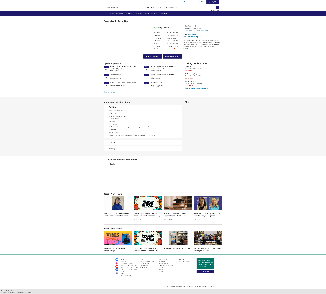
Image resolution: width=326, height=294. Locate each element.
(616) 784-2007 (192, 34)
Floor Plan (112, 121)
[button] (190, 2)
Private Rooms (144, 263)
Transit (202, 31)
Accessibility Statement (194, 286)
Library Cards (144, 265)
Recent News (113, 193)
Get (188, 31)
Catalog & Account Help (147, 261)
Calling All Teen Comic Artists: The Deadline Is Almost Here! (146, 249)
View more (110, 92)
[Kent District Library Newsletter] (116, 273)
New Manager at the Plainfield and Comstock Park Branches (116, 214)
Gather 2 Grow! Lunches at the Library (123, 66)
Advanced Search (215, 10)
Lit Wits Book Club (156, 83)
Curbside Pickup (114, 119)
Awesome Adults (115, 75)
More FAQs (143, 267)
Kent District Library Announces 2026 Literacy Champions (207, 214)
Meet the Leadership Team (129, 265)
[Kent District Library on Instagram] (116, 263)
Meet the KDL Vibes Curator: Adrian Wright (115, 249)
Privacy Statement (180, 286)
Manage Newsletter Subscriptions (183, 262)
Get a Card (154, 13)
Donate (161, 269)
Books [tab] (112, 164)
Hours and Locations (127, 263)
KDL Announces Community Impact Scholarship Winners (175, 214)
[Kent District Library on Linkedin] (116, 269)
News (122, 273)
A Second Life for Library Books (177, 248)
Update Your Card (164, 263)
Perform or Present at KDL (167, 265)
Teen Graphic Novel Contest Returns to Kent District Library (147, 214)
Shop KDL (162, 271)
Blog (122, 271)
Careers (123, 261)
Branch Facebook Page (116, 111)
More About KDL (126, 275)
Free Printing (113, 124)
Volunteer (161, 267)
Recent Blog (112, 228)
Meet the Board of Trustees (129, 267)
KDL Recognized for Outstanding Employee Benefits (207, 249)
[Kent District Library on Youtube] (116, 266)
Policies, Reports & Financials (129, 269)
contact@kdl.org (192, 37)
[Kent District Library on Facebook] (116, 259)
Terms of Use (171, 286)
